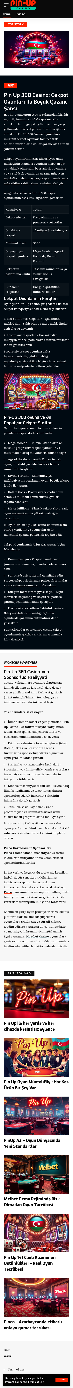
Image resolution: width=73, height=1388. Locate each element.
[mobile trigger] (7, 5)
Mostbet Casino (37, 936)
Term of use (16, 1369)
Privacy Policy (13, 1381)
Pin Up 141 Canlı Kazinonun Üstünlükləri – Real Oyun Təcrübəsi (30, 1263)
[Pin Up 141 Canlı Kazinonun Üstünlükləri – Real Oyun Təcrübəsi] (36, 1233)
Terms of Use (36, 1381)
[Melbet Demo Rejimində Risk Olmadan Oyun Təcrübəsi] (36, 1174)
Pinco (8, 892)
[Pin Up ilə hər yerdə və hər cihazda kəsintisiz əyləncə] (36, 998)
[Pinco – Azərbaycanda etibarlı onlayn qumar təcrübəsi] (36, 1297)
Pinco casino (13, 853)
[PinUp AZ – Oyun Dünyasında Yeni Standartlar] (36, 1116)
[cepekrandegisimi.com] (23, 5)
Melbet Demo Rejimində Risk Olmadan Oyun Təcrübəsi (32, 1202)
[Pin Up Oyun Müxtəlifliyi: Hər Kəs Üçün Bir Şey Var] (36, 1057)
